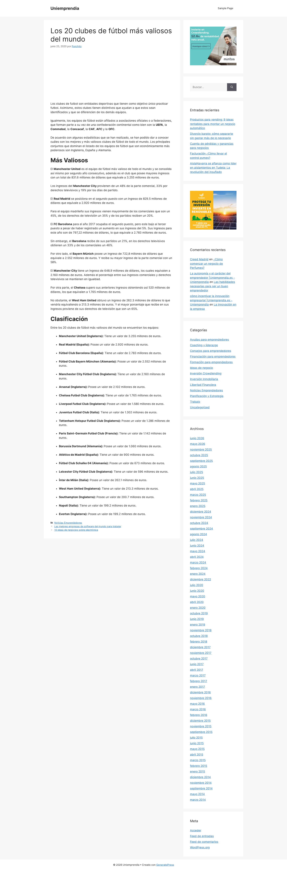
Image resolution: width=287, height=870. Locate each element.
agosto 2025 (198, 466)
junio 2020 (197, 590)
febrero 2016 (198, 715)
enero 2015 (197, 771)
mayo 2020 (197, 596)
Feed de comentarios (204, 841)
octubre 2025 (199, 455)
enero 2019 (197, 624)
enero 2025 (197, 506)
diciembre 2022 (200, 579)
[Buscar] (232, 87)
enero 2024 (197, 573)
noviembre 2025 (201, 449)
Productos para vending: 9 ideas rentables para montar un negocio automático (212, 124)
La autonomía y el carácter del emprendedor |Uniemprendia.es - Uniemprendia (212, 278)
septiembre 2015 (201, 732)
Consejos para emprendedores (210, 351)
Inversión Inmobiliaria (204, 379)
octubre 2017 (199, 658)
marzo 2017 (198, 675)
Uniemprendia (64, 8)
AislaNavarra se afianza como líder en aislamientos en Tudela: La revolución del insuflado (213, 168)
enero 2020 (197, 607)
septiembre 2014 (201, 788)
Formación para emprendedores (211, 362)
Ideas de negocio (201, 367)
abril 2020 (197, 602)
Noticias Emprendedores (68, 522)
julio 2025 (196, 472)
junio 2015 (197, 743)
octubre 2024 (199, 523)
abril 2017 (196, 669)
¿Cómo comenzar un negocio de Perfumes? (206, 263)
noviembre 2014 (201, 782)
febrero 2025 (198, 500)
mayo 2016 (197, 703)
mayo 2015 (197, 749)
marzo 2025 (198, 494)
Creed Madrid (199, 259)
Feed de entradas (202, 836)
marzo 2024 (198, 562)
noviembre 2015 (200, 726)
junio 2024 (197, 545)
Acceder (195, 830)
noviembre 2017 (200, 653)
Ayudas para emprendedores (209, 339)
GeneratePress (165, 864)
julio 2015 (196, 737)
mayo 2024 (197, 551)
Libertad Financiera (203, 384)
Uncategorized (200, 407)
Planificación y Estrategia (206, 396)
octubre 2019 (199, 613)
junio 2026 (197, 438)
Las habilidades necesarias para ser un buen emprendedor (212, 286)
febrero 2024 (199, 568)
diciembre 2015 (200, 720)
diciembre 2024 (200, 511)
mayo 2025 (197, 483)
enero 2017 (197, 686)
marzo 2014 (198, 799)
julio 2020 (196, 585)
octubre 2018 (199, 636)
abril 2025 (196, 489)
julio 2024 (196, 540)
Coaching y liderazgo (204, 345)
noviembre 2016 (201, 698)
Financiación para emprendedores (213, 356)
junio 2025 (197, 477)
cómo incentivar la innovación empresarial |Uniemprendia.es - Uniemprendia (211, 300)
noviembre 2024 (201, 517)
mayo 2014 (197, 794)
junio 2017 (197, 664)
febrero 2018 (198, 641)
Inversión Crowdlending (205, 373)
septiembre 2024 (201, 528)
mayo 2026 (197, 444)
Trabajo (195, 401)
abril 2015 (196, 754)
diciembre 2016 (200, 692)
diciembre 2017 (200, 647)
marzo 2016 (198, 709)
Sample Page (225, 8)
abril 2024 (197, 557)
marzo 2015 (198, 760)
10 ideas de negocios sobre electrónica (76, 529)
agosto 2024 (198, 534)
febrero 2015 (198, 766)
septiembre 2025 (201, 460)
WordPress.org (200, 847)
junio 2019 (197, 619)
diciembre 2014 (200, 777)
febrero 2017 (198, 681)
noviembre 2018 (200, 630)
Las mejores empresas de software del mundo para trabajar (87, 526)
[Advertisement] (111, 77)
